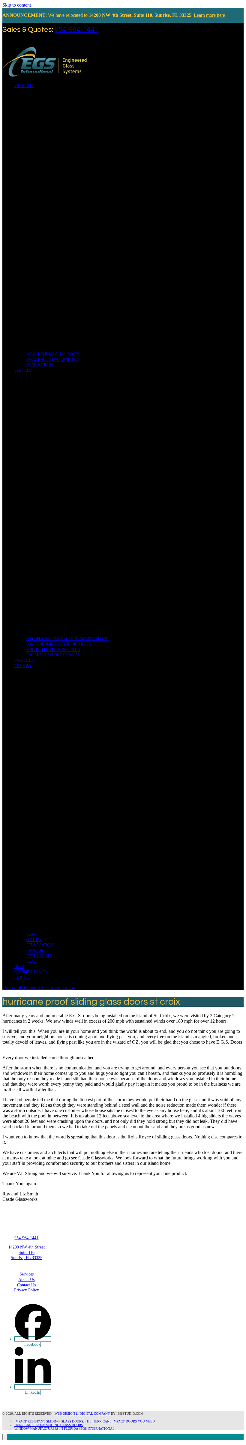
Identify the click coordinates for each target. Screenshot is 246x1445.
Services (27, 1274)
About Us (26, 1279)
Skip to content (16, 4)
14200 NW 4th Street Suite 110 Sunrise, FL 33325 (26, 1252)
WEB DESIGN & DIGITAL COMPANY (83, 1413)
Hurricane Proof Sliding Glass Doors (48, 1425)
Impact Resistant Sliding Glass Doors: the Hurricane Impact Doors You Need (84, 1421)
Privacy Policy (26, 1290)
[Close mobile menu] (4, 1437)
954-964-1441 (76, 29)
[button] (38, 987)
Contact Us (26, 1285)
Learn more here (209, 15)
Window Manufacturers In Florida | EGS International (64, 1428)
